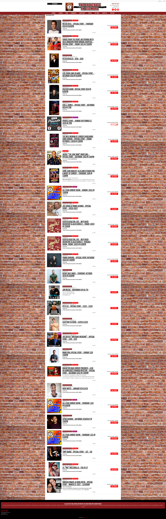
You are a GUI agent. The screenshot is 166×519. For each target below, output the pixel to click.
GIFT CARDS (97, 13)
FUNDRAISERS (73, 13)
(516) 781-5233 (115, 3)
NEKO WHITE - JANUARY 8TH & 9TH (75, 388)
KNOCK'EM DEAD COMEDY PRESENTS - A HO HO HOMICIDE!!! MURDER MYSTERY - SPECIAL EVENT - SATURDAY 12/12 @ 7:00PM (78, 370)
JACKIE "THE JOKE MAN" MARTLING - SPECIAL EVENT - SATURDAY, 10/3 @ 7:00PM (78, 155)
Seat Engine (85, 517)
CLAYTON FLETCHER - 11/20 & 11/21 (75, 322)
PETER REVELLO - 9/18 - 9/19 (72, 59)
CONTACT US (104, 13)
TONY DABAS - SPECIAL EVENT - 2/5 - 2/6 (77, 452)
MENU (67, 13)
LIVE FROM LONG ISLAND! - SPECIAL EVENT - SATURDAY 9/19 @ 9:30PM (78, 74)
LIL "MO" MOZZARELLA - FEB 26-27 (75, 467)
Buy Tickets (114, 27)
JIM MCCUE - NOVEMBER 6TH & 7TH (75, 290)
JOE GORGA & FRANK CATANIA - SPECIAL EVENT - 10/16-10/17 (76, 207)
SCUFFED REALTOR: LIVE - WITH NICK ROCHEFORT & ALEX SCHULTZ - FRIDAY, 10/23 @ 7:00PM (78, 224)
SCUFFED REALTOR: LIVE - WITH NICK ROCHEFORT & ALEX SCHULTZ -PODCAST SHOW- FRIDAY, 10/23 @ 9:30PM (76, 241)
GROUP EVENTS (82, 13)
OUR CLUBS (112, 13)
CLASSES (90, 13)
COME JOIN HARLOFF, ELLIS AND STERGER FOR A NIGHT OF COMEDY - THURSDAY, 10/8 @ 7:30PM (78, 173)
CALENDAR (61, 13)
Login (164, 1)
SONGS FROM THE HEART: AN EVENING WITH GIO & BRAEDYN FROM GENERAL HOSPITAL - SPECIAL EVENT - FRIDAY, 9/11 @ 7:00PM (78, 41)
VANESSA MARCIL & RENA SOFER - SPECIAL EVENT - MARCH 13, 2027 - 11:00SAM (77, 483)
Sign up (160, 1)
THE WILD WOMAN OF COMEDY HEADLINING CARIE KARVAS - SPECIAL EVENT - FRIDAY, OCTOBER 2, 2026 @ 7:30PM (77, 138)
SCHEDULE (54, 13)
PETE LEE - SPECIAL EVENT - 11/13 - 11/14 (77, 306)
